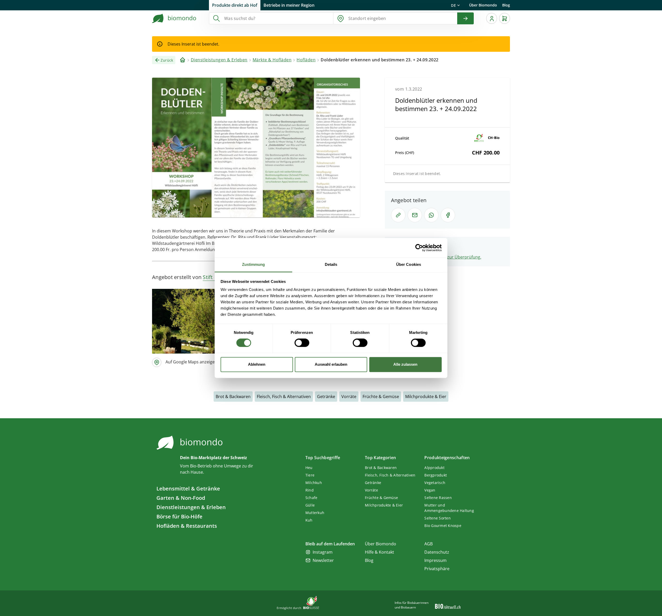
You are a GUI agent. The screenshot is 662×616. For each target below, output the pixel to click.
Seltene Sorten (437, 518)
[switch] (302, 343)
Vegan (429, 490)
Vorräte (348, 396)
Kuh (309, 520)
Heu (309, 467)
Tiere (309, 475)
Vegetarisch (434, 482)
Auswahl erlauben (331, 364)
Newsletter (323, 560)
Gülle (310, 505)
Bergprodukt (435, 475)
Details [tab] (331, 264)
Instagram (323, 552)
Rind (309, 490)
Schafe (311, 497)
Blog (506, 5)
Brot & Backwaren (233, 396)
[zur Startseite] (174, 18)
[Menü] (491, 18)
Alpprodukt (434, 467)
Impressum (435, 560)
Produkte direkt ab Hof (234, 5)
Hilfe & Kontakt (379, 552)
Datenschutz (436, 552)
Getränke (326, 396)
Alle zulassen (405, 364)
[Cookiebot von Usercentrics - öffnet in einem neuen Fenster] (419, 248)
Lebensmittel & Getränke (188, 488)
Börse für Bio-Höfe (179, 516)
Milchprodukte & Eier (425, 396)
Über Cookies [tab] (408, 264)
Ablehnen (256, 364)
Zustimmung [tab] (253, 264)
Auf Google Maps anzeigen (191, 362)
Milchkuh (313, 482)
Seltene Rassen (438, 497)
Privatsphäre (436, 568)
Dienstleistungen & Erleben (191, 507)
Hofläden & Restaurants (186, 525)
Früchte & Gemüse (381, 396)
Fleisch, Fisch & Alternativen (284, 396)
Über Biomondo (483, 5)
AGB (428, 544)
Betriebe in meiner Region (289, 5)
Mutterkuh (314, 512)
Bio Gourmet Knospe (442, 525)
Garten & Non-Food (180, 497)
